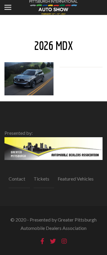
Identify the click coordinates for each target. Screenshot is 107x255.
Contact (17, 178)
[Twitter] (53, 241)
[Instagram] (64, 241)
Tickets (41, 178)
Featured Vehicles (76, 178)
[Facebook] (42, 241)
